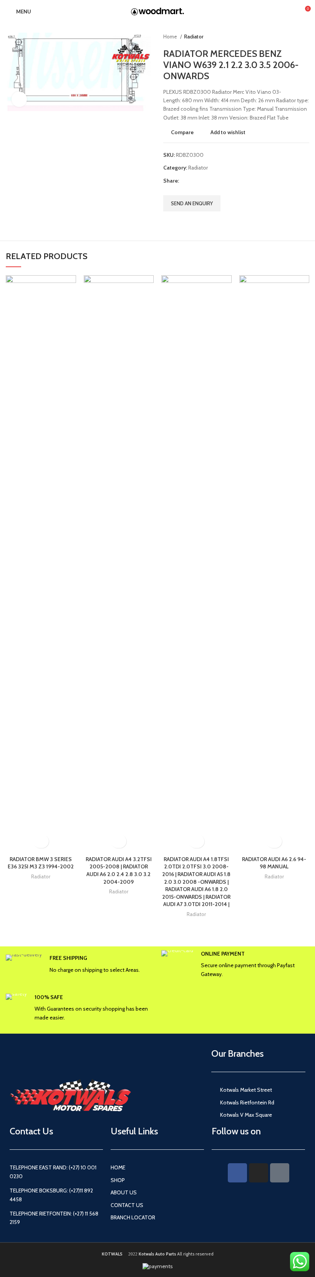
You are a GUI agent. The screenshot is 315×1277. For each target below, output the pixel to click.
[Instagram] (258, 1172)
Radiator (194, 36)
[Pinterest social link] (203, 181)
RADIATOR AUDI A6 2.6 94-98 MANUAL (274, 863)
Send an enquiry (192, 203)
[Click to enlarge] (19, 99)
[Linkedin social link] (211, 181)
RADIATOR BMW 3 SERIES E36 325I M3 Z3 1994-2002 (41, 863)
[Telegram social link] (220, 181)
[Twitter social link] (194, 181)
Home (170, 36)
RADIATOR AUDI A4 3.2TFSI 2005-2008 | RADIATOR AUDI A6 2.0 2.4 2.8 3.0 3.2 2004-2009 (119, 870)
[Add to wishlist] (41, 841)
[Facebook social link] (185, 181)
